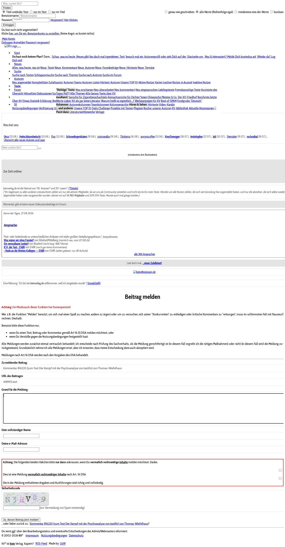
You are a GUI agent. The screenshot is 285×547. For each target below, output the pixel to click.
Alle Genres (92, 93)
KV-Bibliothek (180, 108)
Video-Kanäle (167, 104)
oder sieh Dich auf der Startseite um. (182, 56)
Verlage (100, 112)
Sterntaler (232, 136)
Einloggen (8, 24)
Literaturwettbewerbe (82, 112)
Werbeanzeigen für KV (147, 101)
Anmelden (19, 42)
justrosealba (104, 136)
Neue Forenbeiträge (107, 67)
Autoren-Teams (73, 82)
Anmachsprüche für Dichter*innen (127, 97)
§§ (15, 104)
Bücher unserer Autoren (157, 108)
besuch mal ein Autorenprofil (143, 56)
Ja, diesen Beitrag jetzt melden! (21, 519)
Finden (7, 7)
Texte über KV (107, 93)
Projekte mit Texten (122, 108)
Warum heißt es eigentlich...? (117, 101)
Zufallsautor (55, 82)
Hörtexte (153, 104)
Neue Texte (47, 67)
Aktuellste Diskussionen (38, 93)
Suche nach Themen (66, 75)
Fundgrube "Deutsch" (189, 101)
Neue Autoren (86, 67)
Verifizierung (46, 108)
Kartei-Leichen (163, 82)
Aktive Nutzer (146, 82)
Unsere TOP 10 (129, 82)
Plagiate (138, 108)
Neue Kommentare (66, 67)
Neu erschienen (84, 90)
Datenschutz (76, 535)
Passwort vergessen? (38, 42)
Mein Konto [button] (8, 39)
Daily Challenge (101, 108)
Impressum (32, 535)
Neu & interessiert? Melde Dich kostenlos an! (230, 56)
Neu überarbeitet (104, 90)
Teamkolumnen (100, 104)
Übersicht (17, 93)
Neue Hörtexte (128, 67)
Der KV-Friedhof (187, 97)
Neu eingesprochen (147, 90)
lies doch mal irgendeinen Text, (107, 56)
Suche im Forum (112, 75)
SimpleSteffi (93, 283)
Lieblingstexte (166, 90)
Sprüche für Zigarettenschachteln (88, 97)
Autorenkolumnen (80, 104)
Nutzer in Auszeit (182, 82)
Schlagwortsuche (44, 75)
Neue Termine (146, 67)
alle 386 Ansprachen (144, 254)
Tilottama (125, 136)
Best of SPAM (169, 101)
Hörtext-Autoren (110, 82)
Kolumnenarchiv (119, 104)
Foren (17, 90)
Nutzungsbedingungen (25, 108)
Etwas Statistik (31, 101)
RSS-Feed (41, 543)
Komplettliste (40, 82)
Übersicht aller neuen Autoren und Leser (24, 140)
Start (17, 53)
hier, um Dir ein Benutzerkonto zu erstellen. (34, 33)
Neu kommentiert (124, 90)
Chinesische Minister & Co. (162, 97)
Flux (53, 136)
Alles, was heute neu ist (26, 67)
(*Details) (73, 188)
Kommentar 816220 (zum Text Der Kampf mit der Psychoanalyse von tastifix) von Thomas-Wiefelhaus (89, 523)
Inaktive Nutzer (202, 82)
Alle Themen (77, 93)
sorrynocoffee (148, 136)
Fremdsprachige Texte (187, 90)
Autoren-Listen (91, 82)
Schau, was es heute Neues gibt (70, 56)
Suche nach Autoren (90, 75)
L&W (63, 543)
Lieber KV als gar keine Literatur (82, 101)
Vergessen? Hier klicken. (64, 20)
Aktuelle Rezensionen (201, 108)
